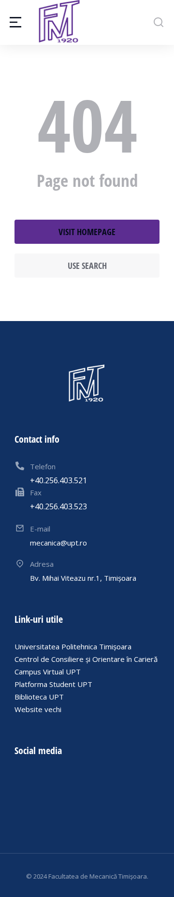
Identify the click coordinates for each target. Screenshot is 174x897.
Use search (87, 265)
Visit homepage (87, 232)
